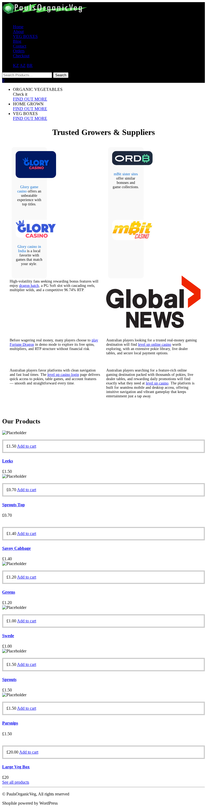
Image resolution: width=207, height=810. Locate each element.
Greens (8, 592)
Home (18, 26)
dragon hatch (29, 286)
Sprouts (9, 679)
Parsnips (10, 723)
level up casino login (63, 375)
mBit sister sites (126, 174)
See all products (15, 782)
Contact (19, 46)
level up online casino (154, 344)
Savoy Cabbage (16, 548)
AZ (23, 65)
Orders (19, 51)
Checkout (21, 55)
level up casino (157, 383)
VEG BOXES (25, 36)
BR (30, 65)
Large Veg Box (16, 767)
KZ (16, 65)
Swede (8, 635)
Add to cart (26, 446)
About (18, 31)
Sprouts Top (13, 504)
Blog (17, 41)
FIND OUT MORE (30, 99)
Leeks (7, 461)
